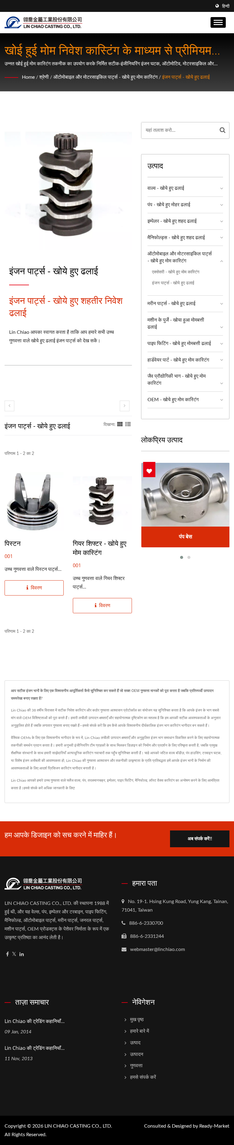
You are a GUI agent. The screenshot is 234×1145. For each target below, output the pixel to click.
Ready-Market (214, 1126)
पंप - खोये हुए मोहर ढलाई (168, 204)
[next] (124, 406)
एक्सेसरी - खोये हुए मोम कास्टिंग (175, 272)
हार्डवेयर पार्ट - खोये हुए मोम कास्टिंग (178, 360)
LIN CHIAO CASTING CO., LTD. (78, 1126)
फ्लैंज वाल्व (73, 780)
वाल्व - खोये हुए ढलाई (165, 188)
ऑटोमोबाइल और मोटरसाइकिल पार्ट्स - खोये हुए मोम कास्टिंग (105, 77)
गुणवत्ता (136, 1065)
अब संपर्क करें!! (200, 839)
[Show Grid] (120, 425)
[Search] (222, 130)
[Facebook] (7, 954)
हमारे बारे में (139, 1031)
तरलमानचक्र (96, 780)
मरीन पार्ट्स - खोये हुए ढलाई (171, 303)
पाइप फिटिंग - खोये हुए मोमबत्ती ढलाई (179, 343)
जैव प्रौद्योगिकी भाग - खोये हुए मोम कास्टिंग (176, 380)
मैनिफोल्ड (141, 780)
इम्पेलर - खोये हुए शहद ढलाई (172, 221)
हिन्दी (225, 6)
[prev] (9, 406)
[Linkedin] (22, 954)
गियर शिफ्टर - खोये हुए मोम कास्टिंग (99, 547)
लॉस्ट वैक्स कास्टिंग (162, 780)
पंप (84, 780)
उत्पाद (135, 1042)
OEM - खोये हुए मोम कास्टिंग (173, 399)
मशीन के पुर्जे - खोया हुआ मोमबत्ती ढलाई (175, 323)
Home (28, 77)
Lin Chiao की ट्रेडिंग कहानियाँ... (35, 1021)
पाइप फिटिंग (125, 780)
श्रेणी (44, 77)
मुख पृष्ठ (137, 1019)
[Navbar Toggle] (218, 22)
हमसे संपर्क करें (33, 788)
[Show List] (128, 425)
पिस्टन (13, 543)
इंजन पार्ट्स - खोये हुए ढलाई (186, 77)
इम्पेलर (111, 780)
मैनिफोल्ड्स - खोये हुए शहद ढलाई (176, 237)
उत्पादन (136, 1054)
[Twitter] (14, 954)
